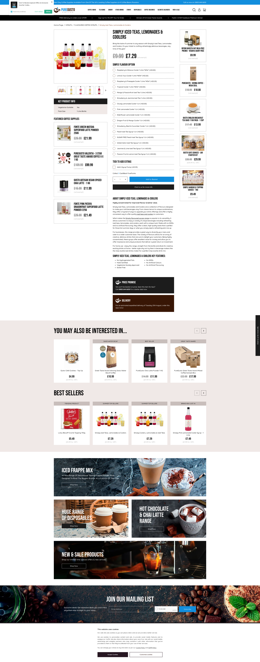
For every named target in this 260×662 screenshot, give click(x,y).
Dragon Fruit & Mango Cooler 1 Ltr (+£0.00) (133, 120)
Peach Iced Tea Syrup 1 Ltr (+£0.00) (130, 132)
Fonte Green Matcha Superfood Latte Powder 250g (86, 130)
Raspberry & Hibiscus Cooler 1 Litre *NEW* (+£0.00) (136, 70)
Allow (48, 11)
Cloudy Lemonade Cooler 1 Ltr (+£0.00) (132, 104)
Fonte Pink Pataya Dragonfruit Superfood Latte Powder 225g (88, 207)
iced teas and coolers (145, 214)
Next (105, 90)
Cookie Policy (140, 648)
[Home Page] (64, 10)
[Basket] (204, 10)
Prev (196, 330)
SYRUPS (69, 25)
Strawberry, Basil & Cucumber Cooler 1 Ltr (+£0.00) (136, 126)
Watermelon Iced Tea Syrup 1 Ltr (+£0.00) (132, 143)
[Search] (194, 9)
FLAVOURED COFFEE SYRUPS (85, 25)
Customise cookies (146, 654)
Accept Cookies (113, 654)
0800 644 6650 (200, 2)
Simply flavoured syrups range (137, 218)
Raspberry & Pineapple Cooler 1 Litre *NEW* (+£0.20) (137, 81)
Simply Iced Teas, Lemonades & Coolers (115, 25)
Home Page (58, 25)
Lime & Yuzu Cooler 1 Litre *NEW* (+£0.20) (132, 76)
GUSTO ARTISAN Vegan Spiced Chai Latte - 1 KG (87, 181)
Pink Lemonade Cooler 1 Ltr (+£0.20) (131, 109)
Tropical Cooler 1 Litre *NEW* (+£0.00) (131, 87)
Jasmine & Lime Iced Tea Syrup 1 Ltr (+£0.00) (134, 148)
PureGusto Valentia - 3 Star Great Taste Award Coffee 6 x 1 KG (88, 157)
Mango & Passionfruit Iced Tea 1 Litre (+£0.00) (134, 92)
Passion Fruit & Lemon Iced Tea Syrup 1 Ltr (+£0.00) (136, 154)
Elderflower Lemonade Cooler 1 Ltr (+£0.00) (133, 115)
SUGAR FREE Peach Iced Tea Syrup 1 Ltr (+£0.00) (135, 137)
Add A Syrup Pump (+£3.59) (127, 167)
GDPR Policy (152, 648)
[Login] (199, 10)
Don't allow (39, 11)
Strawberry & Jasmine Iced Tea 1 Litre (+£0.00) (134, 98)
